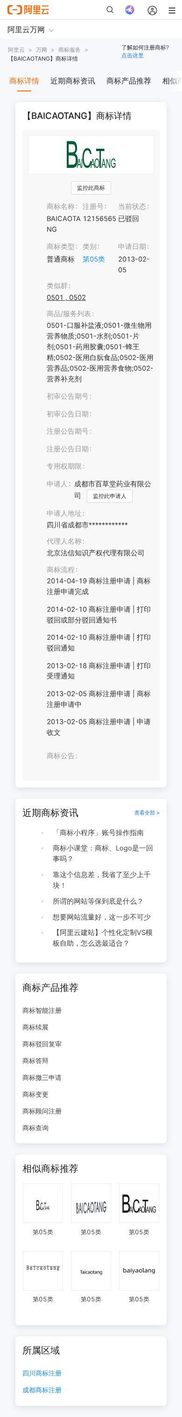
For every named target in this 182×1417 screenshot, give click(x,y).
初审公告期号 (68, 396)
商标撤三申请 (42, 1077)
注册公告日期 (68, 449)
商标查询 (35, 1128)
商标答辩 (35, 1060)
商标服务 (69, 49)
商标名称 (61, 206)
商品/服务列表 (69, 314)
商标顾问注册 (42, 1111)
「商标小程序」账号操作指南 (98, 833)
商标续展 (35, 1027)
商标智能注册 (42, 1010)
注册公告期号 (68, 431)
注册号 (93, 206)
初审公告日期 (68, 414)
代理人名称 (64, 541)
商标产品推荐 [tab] (128, 80)
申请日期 (132, 246)
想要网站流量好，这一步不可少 (102, 917)
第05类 (94, 259)
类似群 (57, 286)
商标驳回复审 (42, 1044)
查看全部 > (147, 812)
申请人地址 (64, 513)
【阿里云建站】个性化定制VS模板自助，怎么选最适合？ (103, 937)
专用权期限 (64, 466)
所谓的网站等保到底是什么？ (98, 901)
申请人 (57, 484)
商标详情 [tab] (24, 80)
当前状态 (132, 206)
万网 (41, 49)
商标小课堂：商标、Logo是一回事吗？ (103, 853)
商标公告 (61, 756)
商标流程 (61, 570)
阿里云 (16, 49)
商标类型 (61, 246)
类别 (90, 246)
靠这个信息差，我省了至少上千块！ (102, 880)
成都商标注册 (42, 1390)
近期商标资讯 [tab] (72, 80)
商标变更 (35, 1094)
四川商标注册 (42, 1373)
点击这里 (132, 55)
